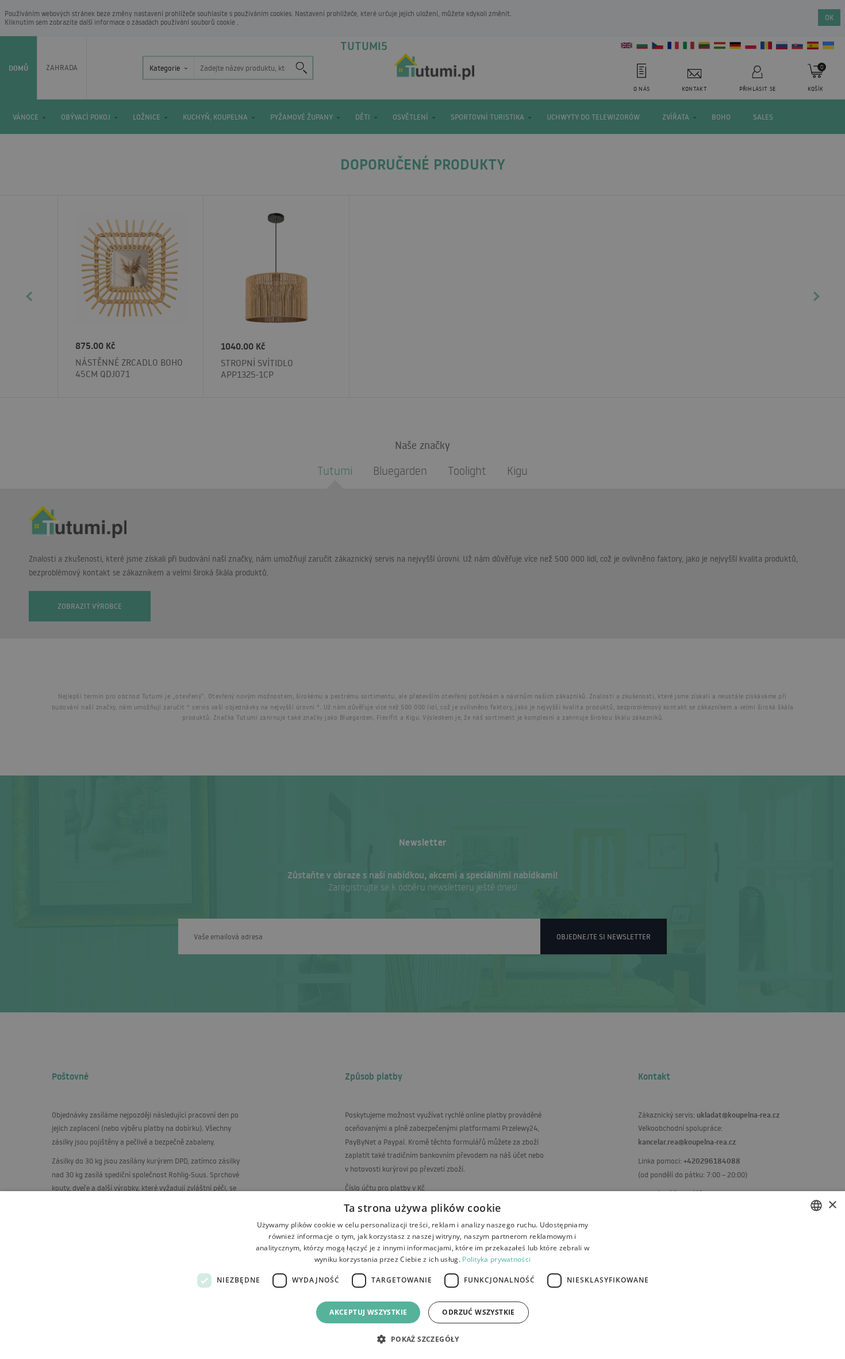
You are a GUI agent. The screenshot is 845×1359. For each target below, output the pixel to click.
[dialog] (422, 1275)
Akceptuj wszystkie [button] (368, 1312)
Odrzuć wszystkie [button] (478, 1312)
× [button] (832, 1205)
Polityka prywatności (496, 1259)
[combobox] (816, 1205)
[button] (422, 1338)
